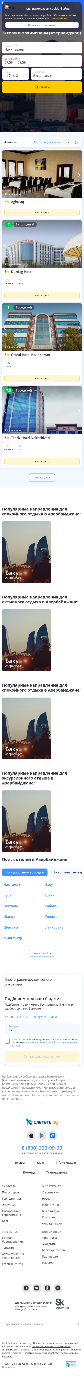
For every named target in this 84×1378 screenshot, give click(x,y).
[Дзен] (58, 1288)
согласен (19, 1039)
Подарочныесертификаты (11, 1213)
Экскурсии (9, 1205)
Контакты (48, 1217)
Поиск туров (10, 1192)
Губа (7, 895)
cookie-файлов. (59, 18)
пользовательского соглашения (51, 1346)
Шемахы (11, 927)
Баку (49, 884)
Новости (48, 1198)
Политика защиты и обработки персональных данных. (40, 1354)
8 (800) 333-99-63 (42, 1148)
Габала (51, 906)
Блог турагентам (53, 1250)
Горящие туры (12, 1198)
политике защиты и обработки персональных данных (45, 1044)
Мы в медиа (50, 1211)
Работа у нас (51, 1205)
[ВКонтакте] (37, 1288)
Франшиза (49, 1238)
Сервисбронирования (12, 1239)
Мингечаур (13, 938)
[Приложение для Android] (42, 1135)
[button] (42, 209)
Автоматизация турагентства (13, 1256)
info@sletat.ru (66, 1162)
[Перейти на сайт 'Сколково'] (62, 1306)
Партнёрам (50, 1256)
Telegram (40, 1017)
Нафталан (12, 884)
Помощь (29, 1172)
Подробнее (8, 1367)
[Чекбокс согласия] (7, 1041)
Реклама (48, 1263)
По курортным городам (24, 872)
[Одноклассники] (47, 1288)
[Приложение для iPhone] (31, 1135)
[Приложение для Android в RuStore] (53, 1135)
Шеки (50, 895)
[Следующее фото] (79, 175)
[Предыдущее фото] (5, 175)
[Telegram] (26, 1288)
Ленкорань (54, 927)
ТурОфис (8, 1248)
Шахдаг (10, 917)
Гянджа (51, 917)
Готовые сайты (12, 1264)
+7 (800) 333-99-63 (17, 1017)
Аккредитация (52, 1223)
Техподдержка (56, 1172)
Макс (53, 1017)
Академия (49, 1244)
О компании (50, 1192)
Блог (5, 1221)
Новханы (11, 906)
